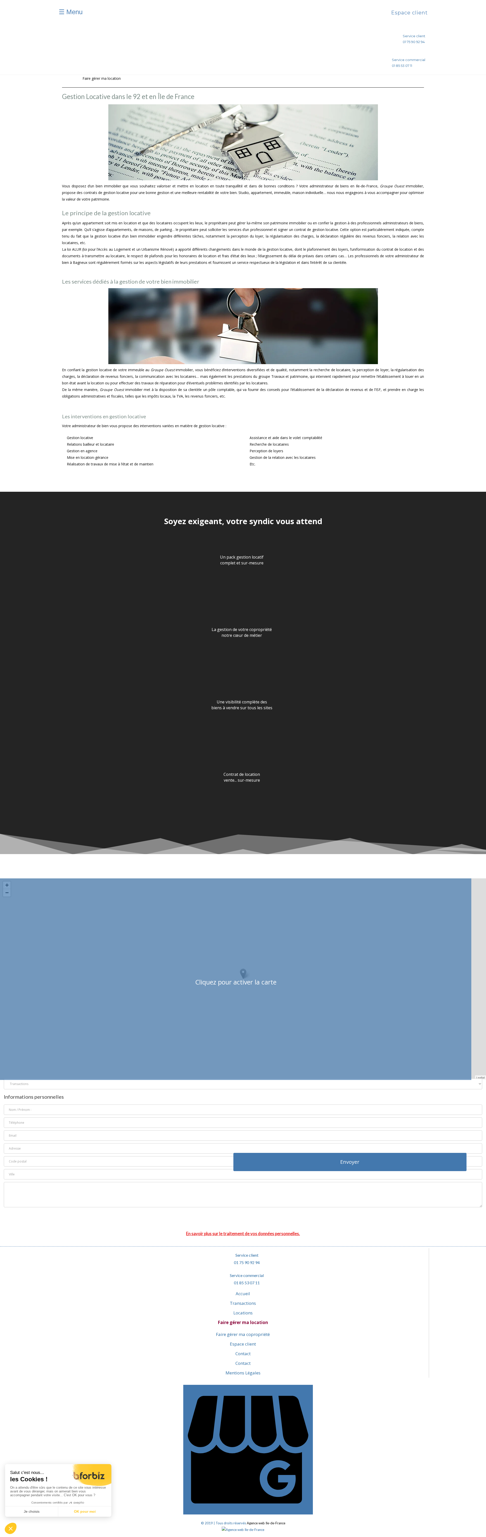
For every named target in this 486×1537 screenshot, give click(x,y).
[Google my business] (248, 1513)
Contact (180, 60)
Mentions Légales (243, 1373)
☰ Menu (71, 12)
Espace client (186, 43)
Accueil (243, 1293)
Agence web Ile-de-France (266, 1523)
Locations (243, 1313)
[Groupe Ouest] (248, 13)
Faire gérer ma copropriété (243, 1334)
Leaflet (480, 1077)
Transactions (243, 1303)
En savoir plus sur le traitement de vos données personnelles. (243, 1233)
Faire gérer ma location (243, 1322)
